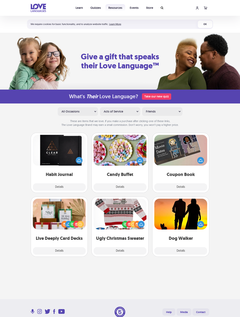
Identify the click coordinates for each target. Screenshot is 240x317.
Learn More (115, 24)
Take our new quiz (156, 96)
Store (149, 8)
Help (169, 312)
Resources (115, 8)
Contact (201, 312)
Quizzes (95, 8)
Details (59, 187)
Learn (79, 8)
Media (184, 312)
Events (134, 8)
